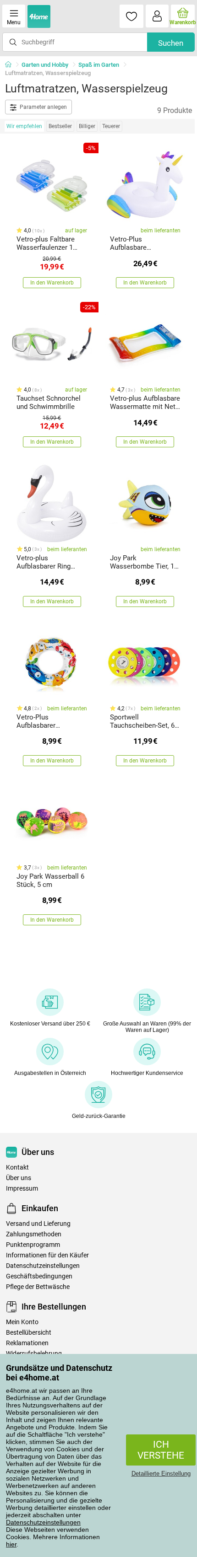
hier (11, 1544)
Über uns (18, 1178)
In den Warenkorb (52, 282)
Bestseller (60, 126)
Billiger (87, 126)
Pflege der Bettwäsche (38, 1286)
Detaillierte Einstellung (161, 1473)
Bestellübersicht (28, 1332)
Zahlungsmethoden (33, 1234)
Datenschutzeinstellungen (43, 1522)
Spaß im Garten (98, 64)
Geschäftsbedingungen (39, 1276)
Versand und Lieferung (38, 1223)
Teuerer (111, 126)
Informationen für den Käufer (47, 1255)
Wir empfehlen (24, 126)
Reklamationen (27, 1343)
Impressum (22, 1188)
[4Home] (11, 65)
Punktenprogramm (33, 1244)
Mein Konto (22, 1322)
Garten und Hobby (45, 64)
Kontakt (17, 1167)
